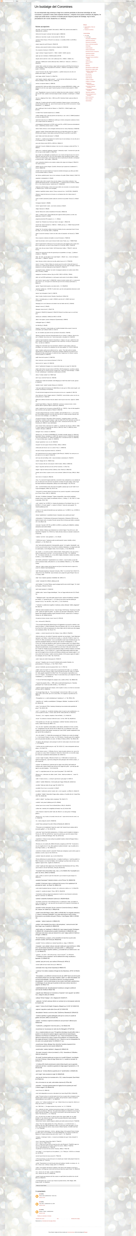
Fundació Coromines (89, 29)
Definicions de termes (90, 40)
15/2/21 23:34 (42, 1197)
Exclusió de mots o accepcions (92, 51)
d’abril (87, 37)
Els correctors (89, 74)
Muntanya (88, 65)
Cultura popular (89, 47)
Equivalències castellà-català (92, 67)
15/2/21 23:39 (42, 1213)
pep (40, 1193)
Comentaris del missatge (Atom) (49, 1220)
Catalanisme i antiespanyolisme (90, 84)
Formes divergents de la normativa (91, 95)
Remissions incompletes (91, 42)
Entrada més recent (40, 1218)
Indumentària (88, 100)
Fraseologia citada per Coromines (90, 87)
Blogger (85, 1232)
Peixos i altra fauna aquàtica (92, 44)
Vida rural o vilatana (90, 55)
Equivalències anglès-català (92, 69)
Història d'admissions (90, 49)
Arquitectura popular (90, 53)
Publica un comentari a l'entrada (44, 1216)
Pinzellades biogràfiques (91, 38)
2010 (86, 35)
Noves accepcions (90, 97)
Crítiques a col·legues (90, 81)
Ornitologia (88, 46)
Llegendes (88, 60)
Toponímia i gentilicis (90, 92)
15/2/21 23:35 (42, 1205)
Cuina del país (89, 76)
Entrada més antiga (75, 1218)
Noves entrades (89, 98)
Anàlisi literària (89, 77)
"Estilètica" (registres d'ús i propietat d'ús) (91, 72)
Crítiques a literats (89, 79)
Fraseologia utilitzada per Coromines (91, 90)
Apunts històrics (89, 61)
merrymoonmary (70, 1232)
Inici (58, 1218)
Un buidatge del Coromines (53, 6)
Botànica (87, 63)
